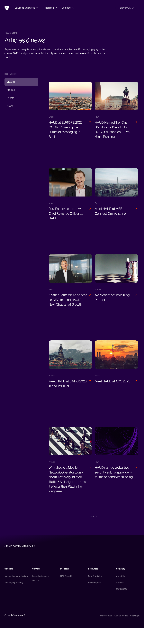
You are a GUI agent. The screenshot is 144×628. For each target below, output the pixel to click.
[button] (26, 8)
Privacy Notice (105, 615)
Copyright (135, 615)
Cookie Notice (121, 615)
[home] (6, 8)
